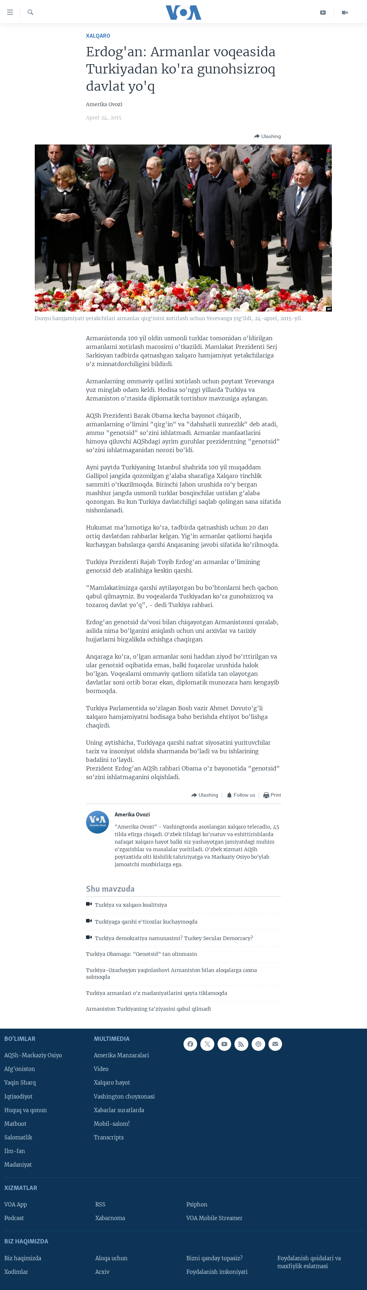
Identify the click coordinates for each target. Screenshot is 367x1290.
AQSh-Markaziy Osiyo (33, 1055)
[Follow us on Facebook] (190, 1044)
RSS (100, 1204)
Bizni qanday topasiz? (214, 1258)
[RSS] (241, 1044)
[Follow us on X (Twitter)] (207, 1044)
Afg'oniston (19, 1069)
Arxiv (102, 1271)
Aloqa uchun (111, 1258)
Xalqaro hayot (112, 1083)
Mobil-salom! (112, 1123)
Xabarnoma (110, 1218)
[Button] (267, 136)
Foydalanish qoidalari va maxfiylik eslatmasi (309, 1262)
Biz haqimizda (22, 1258)
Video (101, 1069)
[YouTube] (323, 12)
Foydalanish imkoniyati (217, 1271)
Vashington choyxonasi (124, 1096)
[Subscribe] (275, 1044)
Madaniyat (18, 1164)
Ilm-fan (14, 1151)
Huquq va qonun (25, 1110)
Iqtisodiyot (18, 1096)
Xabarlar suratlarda (119, 1110)
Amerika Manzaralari (121, 1055)
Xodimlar (16, 1271)
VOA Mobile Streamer (214, 1218)
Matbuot (15, 1123)
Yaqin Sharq (20, 1083)
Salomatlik (18, 1137)
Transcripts (109, 1137)
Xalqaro (98, 36)
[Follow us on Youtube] (224, 1044)
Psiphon (197, 1204)
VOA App (15, 1204)
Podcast (14, 1218)
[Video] (345, 12)
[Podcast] (258, 1044)
